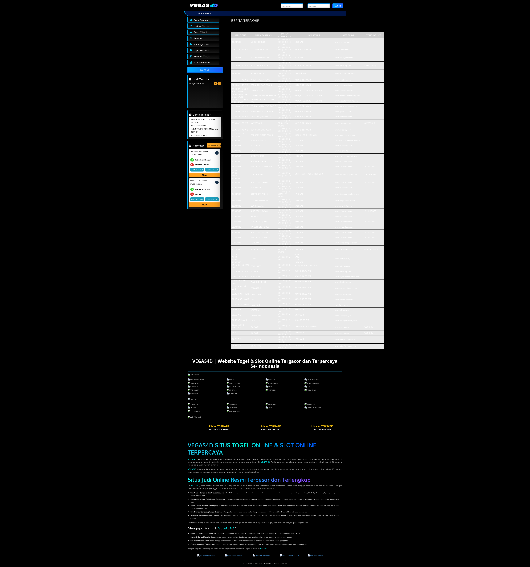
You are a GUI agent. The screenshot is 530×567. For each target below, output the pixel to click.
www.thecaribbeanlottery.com (348, 95)
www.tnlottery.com (343, 266)
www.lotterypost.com (344, 57)
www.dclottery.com (343, 282)
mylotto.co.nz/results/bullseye (347, 140)
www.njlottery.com (343, 111)
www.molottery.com (343, 116)
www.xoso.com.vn (342, 42)
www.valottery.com (343, 79)
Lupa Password (201, 50)
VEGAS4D (192, 459)
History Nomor (200, 26)
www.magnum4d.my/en (345, 200)
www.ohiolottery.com (344, 299)
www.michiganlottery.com (346, 320)
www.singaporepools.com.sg (347, 194)
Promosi (197, 56)
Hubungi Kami (200, 44)
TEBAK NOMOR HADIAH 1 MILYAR (204, 121)
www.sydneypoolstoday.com (347, 156)
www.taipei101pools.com (345, 346)
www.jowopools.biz (343, 123)
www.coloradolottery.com (346, 288)
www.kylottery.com (343, 129)
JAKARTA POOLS (371, 249)
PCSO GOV (368, 326)
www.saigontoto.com (344, 227)
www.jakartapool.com (344, 249)
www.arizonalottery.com (345, 310)
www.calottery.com (343, 294)
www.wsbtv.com (342, 49)
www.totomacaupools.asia (346, 174)
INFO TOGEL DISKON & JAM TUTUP (204, 130)
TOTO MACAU (370, 174)
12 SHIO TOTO (370, 166)
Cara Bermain (200, 20)
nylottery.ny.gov (342, 305)
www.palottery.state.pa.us (346, 106)
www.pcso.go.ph (342, 326)
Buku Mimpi (199, 32)
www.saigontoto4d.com (345, 73)
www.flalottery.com (343, 65)
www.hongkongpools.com (346, 242)
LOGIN (338, 5)
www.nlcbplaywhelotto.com (346, 100)
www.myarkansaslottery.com (347, 276)
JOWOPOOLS (369, 123)
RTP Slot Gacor (201, 62)
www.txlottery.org (342, 258)
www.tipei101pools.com (345, 339)
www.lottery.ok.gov (343, 315)
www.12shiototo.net (343, 166)
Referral (197, 38)
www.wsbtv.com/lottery (345, 135)
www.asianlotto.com (343, 145)
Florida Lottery (370, 65)
